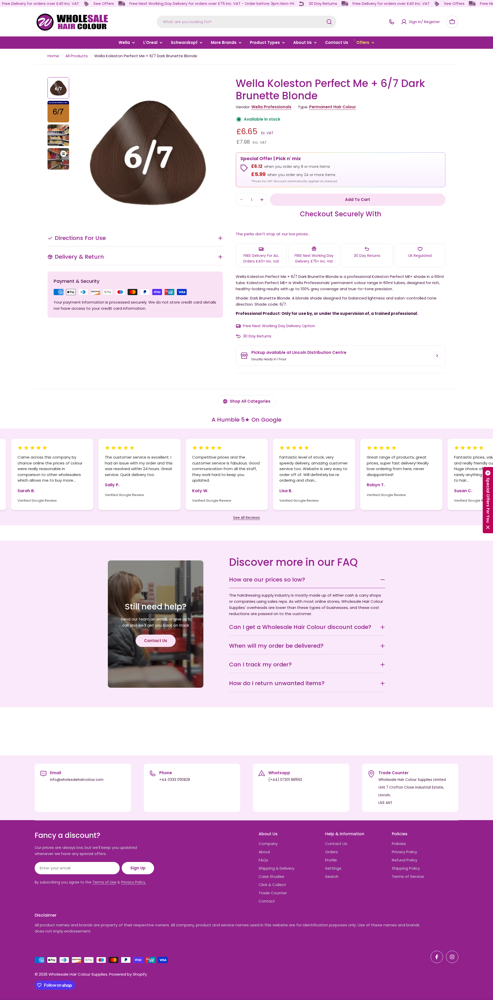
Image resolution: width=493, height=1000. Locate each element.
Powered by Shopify (128, 974)
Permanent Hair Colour (332, 107)
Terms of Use (104, 882)
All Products (76, 56)
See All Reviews (246, 517)
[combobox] (246, 22)
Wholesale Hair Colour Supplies (78, 974)
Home (53, 56)
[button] (488, 500)
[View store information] (437, 356)
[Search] (329, 22)
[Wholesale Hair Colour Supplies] (86, 4)
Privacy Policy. (133, 882)
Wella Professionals (271, 107)
